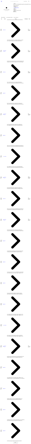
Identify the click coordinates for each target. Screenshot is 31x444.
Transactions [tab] (10, 17)
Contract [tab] (16, 17)
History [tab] (4, 17)
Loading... (15, 442)
